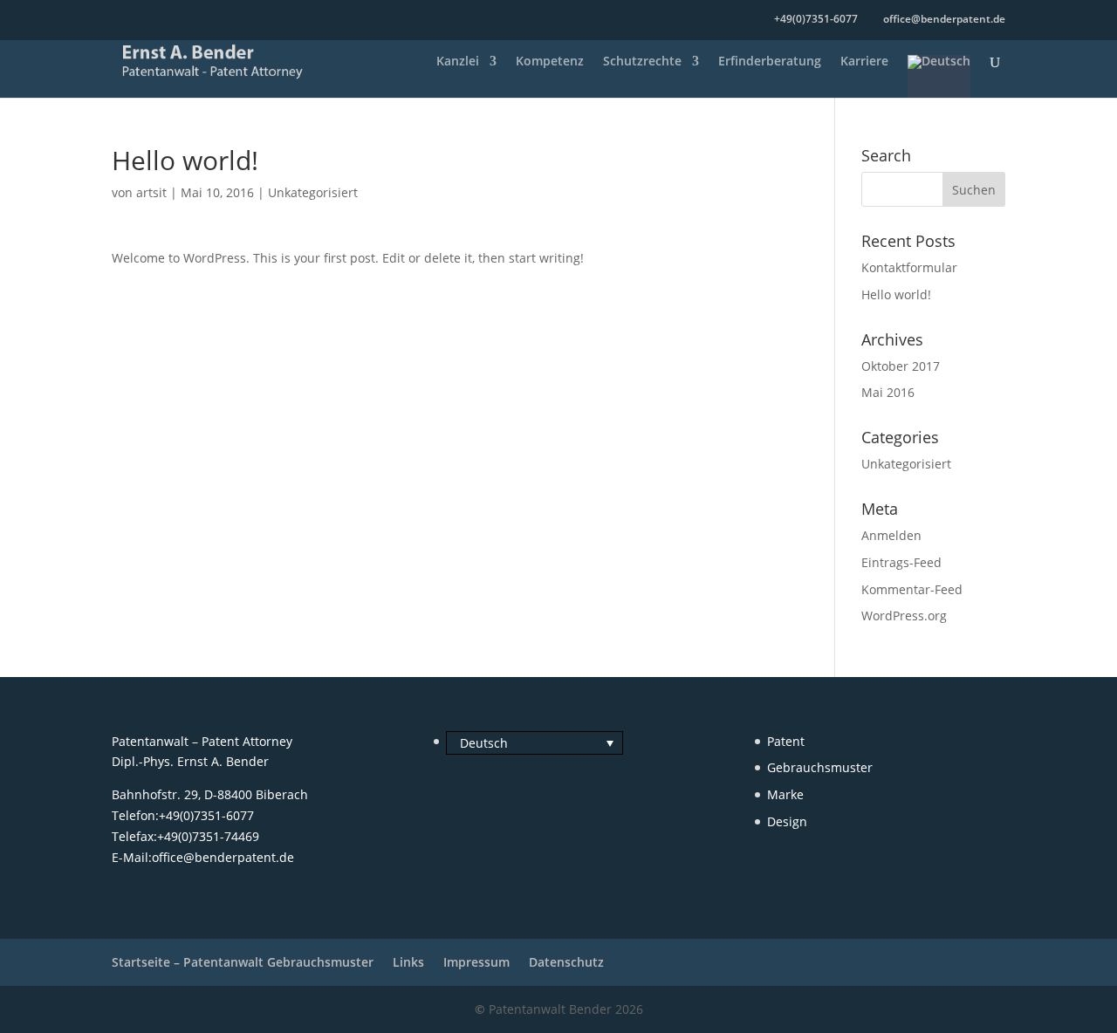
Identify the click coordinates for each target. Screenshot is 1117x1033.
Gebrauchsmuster (820, 767)
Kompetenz (550, 62)
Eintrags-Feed (901, 562)
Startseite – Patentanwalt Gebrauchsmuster (242, 962)
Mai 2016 (888, 392)
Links (408, 962)
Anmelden (891, 535)
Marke (785, 794)
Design (787, 821)
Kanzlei (457, 62)
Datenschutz (566, 962)
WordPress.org (904, 615)
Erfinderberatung (769, 62)
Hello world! (896, 294)
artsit (151, 192)
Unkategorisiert (313, 192)
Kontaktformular (909, 267)
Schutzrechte (642, 62)
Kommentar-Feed (912, 589)
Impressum (476, 962)
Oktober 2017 (900, 366)
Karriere (864, 62)
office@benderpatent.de (223, 857)
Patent (786, 741)
